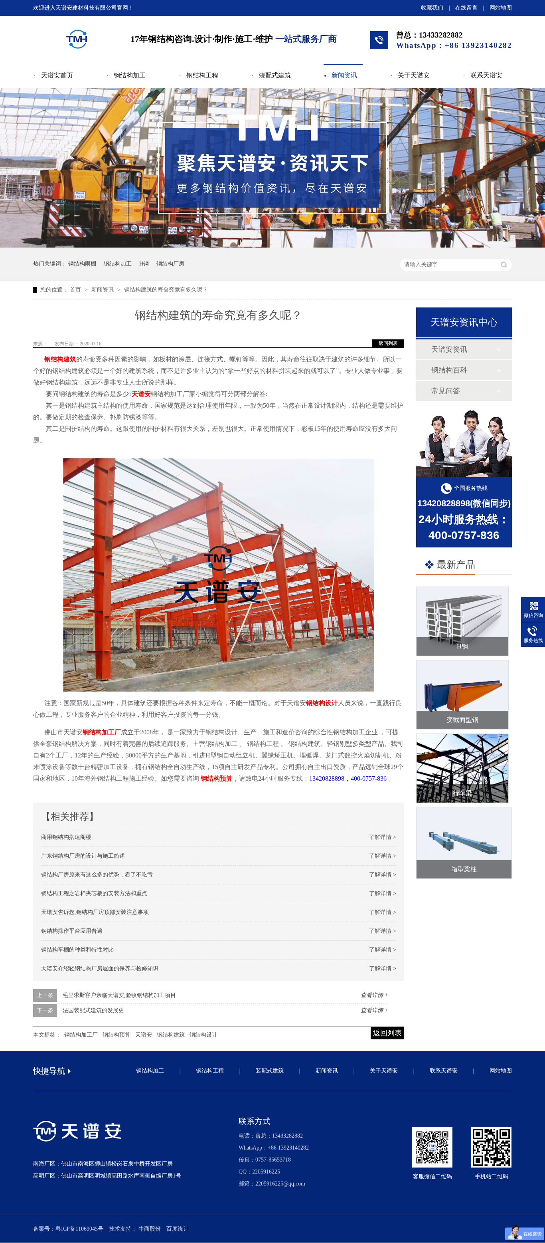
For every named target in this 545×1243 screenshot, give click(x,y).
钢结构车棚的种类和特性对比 (77, 950)
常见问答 (445, 391)
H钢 (144, 264)
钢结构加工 (130, 75)
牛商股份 (149, 1229)
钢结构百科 (449, 370)
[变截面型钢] (462, 694)
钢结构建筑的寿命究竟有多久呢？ (166, 290)
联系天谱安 (486, 75)
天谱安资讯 (449, 349)
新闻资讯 (344, 75)
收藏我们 (432, 8)
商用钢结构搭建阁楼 (66, 837)
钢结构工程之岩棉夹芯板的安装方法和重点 (94, 893)
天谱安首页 (57, 75)
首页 (76, 290)
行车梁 (462, 793)
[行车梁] (462, 768)
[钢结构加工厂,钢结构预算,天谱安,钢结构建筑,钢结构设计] (76, 39)
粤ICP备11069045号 (79, 1229)
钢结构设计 (322, 703)
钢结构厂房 (170, 264)
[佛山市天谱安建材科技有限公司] (77, 1140)
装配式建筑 (275, 75)
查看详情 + (374, 995)
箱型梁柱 (464, 869)
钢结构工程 (202, 75)
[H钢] (462, 621)
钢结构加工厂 (102, 732)
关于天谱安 (414, 75)
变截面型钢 (462, 719)
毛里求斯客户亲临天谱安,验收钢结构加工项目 (119, 995)
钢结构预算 (217, 778)
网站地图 (501, 8)
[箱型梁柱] (464, 842)
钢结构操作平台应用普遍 (72, 931)
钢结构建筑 (60, 359)
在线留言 (466, 8)
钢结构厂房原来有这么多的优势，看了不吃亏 (97, 875)
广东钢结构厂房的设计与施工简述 (83, 856)
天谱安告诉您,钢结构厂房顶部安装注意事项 (95, 912)
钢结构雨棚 (82, 264)
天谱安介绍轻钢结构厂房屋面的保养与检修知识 (99, 968)
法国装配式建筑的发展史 (93, 1010)
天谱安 (141, 394)
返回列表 (388, 343)
